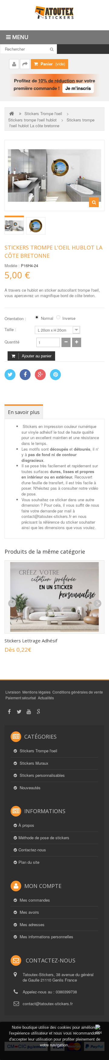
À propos (26, 825)
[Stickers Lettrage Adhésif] (54, 597)
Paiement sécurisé (20, 697)
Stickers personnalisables (41, 775)
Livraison (13, 691)
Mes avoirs (28, 912)
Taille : (11, 329)
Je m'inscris (78, 88)
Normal (47, 318)
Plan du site (28, 862)
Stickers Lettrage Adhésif (31, 641)
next (97, 603)
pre (12, 603)
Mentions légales (36, 691)
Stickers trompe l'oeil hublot (32, 120)
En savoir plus (24, 412)
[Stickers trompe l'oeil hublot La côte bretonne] (14, 225)
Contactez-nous (32, 850)
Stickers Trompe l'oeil (43, 113)
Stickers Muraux (33, 763)
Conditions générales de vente (77, 691)
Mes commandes (34, 900)
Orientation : (16, 318)
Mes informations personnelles (45, 936)
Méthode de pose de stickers (43, 837)
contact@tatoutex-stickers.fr (48, 1003)
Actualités (46, 697)
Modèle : (12, 265)
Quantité (12, 342)
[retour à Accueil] (12, 113)
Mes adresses (31, 924)
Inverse (68, 318)
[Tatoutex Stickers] (54, 15)
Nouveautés (29, 787)
